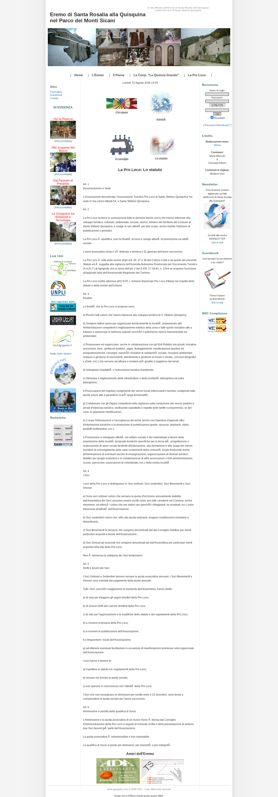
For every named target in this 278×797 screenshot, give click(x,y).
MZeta (217, 145)
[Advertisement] (217, 408)
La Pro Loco (197, 75)
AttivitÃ (161, 119)
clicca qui (217, 242)
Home (78, 75)
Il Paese (118, 75)
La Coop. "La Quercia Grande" (156, 75)
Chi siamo (122, 112)
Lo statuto (161, 158)
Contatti (54, 98)
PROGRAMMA (63, 141)
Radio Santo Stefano (60, 353)
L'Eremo (98, 75)
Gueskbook (56, 95)
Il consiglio (121, 159)
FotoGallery (56, 92)
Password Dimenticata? (217, 125)
